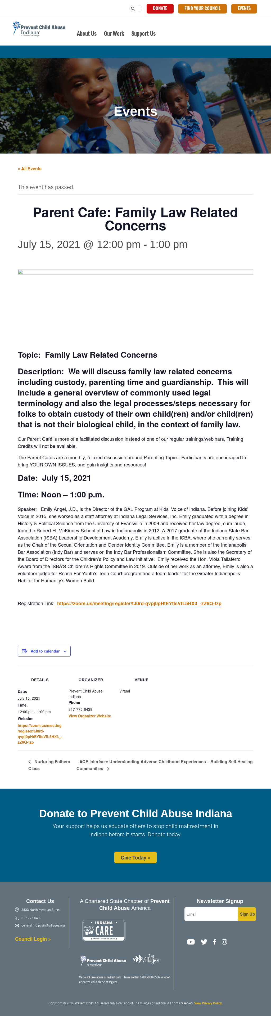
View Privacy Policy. (208, 1003)
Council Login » (33, 938)
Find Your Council (202, 8)
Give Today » (135, 857)
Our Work (114, 34)
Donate (160, 8)
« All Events (30, 168)
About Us (87, 34)
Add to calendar (45, 651)
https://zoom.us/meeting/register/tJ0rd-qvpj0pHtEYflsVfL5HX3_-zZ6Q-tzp (139, 603)
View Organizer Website (90, 715)
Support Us (144, 34)
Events (244, 8)
